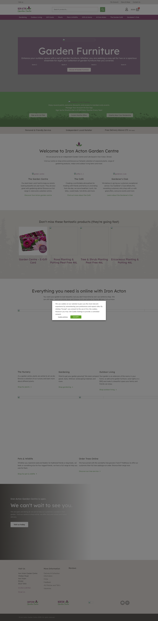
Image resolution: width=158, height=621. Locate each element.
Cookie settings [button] (63, 317)
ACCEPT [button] (76, 317)
